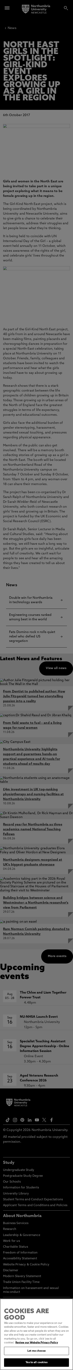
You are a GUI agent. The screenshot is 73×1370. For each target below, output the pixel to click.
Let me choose (36, 1351)
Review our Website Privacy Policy (36, 1342)
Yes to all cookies (36, 1362)
